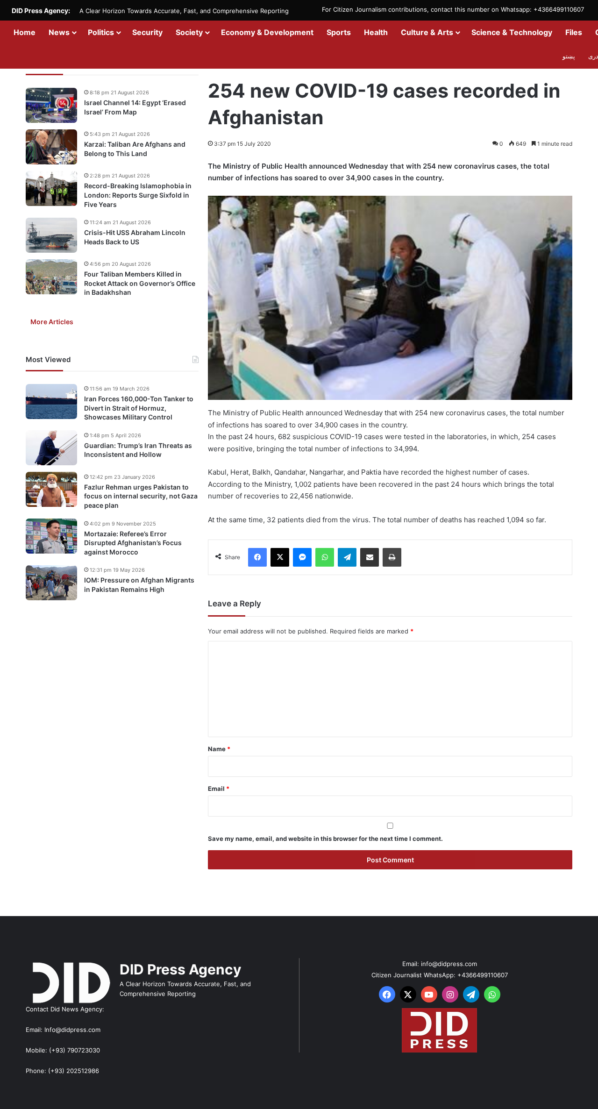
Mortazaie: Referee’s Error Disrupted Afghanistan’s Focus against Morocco (133, 542)
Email (218, 788)
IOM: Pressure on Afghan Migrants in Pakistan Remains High (139, 584)
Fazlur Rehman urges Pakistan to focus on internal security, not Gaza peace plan (141, 496)
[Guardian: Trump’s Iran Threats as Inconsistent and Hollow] (51, 447)
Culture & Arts (427, 32)
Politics (101, 32)
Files (573, 32)
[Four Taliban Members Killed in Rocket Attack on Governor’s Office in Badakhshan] (51, 276)
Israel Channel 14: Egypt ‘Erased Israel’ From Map (135, 107)
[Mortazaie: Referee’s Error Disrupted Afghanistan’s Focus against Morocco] (51, 536)
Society (189, 32)
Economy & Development (267, 32)
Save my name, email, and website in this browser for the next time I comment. (325, 838)
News (59, 32)
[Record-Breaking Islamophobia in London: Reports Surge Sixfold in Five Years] (51, 188)
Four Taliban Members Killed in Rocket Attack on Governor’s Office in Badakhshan (139, 283)
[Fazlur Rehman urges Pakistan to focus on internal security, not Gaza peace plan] (51, 489)
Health (376, 32)
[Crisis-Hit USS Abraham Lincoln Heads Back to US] (51, 235)
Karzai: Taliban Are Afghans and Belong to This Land (134, 148)
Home (25, 32)
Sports (339, 32)
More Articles (51, 322)
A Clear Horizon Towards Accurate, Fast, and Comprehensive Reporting (184, 10)
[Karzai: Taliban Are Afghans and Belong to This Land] (51, 146)
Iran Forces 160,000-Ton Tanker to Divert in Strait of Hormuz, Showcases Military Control (138, 408)
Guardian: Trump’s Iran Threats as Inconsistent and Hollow (138, 449)
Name (219, 749)
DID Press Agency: (41, 10)
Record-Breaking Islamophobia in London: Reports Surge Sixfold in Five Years (138, 195)
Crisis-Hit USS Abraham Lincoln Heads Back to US (134, 237)
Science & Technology (511, 32)
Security (147, 32)
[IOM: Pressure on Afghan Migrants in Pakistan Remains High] (51, 582)
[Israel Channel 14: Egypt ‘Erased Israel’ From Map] (51, 105)
